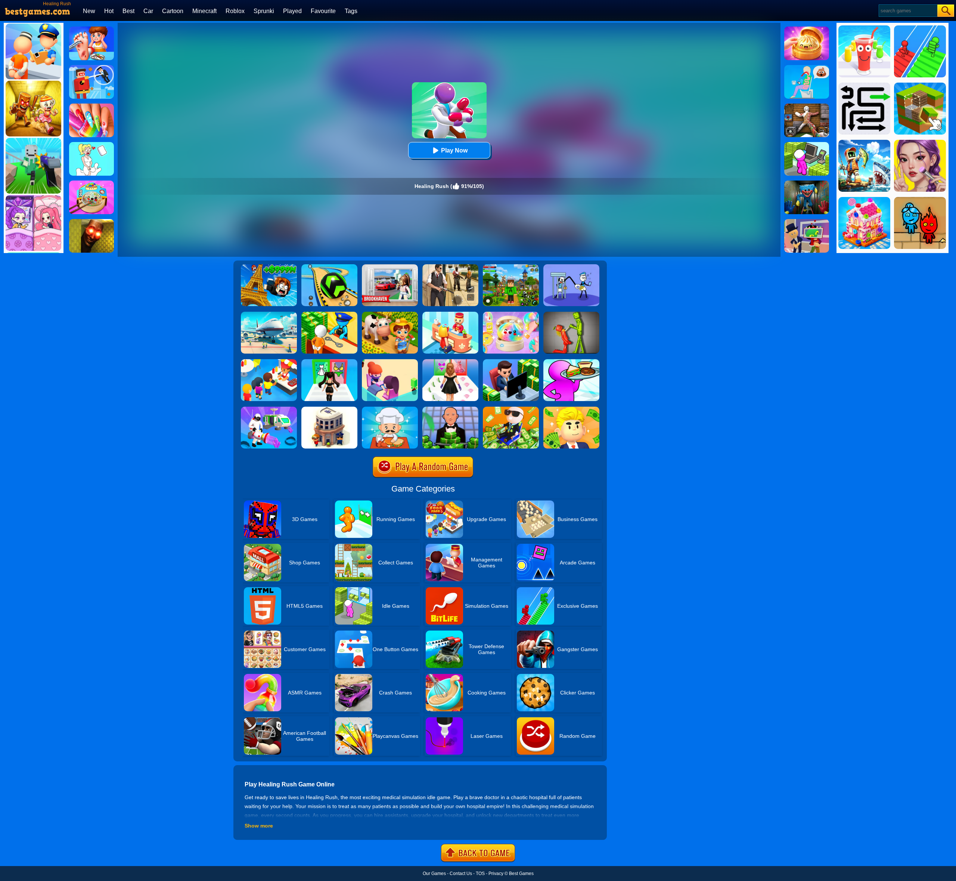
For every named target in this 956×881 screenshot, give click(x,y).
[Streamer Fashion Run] (329, 361)
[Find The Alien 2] (806, 221)
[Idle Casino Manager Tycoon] (450, 409)
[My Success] (571, 409)
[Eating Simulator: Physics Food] (806, 67)
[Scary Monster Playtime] (806, 183)
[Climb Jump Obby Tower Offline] (269, 266)
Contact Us (461, 873)
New (89, 11)
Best (128, 11)
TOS (480, 873)
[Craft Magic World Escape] (511, 266)
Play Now (454, 150)
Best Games (521, 873)
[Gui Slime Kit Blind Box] (806, 29)
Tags (351, 11)
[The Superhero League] (91, 67)
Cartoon (172, 11)
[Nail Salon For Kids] (91, 106)
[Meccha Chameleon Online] (806, 106)
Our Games (434, 873)
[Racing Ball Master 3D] (329, 266)
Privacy (495, 873)
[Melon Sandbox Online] (571, 314)
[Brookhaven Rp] (390, 266)
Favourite (323, 11)
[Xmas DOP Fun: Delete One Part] (91, 144)
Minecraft (204, 11)
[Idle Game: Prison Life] (329, 314)
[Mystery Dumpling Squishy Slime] (91, 183)
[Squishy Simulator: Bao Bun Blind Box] (511, 314)
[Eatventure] (269, 361)
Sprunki (264, 11)
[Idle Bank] (511, 361)
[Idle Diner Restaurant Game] (390, 409)
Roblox (235, 11)
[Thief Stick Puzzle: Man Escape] (571, 266)
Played (292, 11)
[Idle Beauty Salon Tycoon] (390, 361)
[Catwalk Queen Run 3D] (450, 361)
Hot (109, 11)
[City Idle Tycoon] (329, 409)
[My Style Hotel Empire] (450, 314)
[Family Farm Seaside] (390, 314)
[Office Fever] (511, 409)
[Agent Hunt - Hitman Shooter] (450, 266)
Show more (259, 826)
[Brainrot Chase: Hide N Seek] (91, 221)
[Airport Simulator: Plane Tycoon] (269, 314)
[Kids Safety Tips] (91, 29)
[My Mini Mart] (806, 144)
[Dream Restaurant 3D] (571, 361)
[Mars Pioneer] (269, 409)
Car (148, 11)
